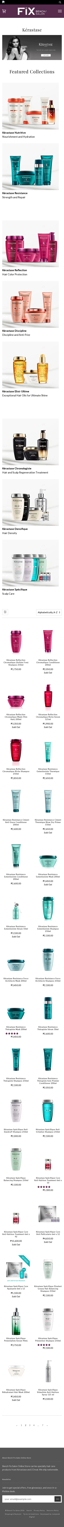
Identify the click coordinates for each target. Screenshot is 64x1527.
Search (29, 1510)
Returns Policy (53, 1510)
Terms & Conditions (31, 1514)
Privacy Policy (39, 1510)
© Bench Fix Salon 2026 (15, 1510)
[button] (12, 1033)
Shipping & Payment (13, 1514)
